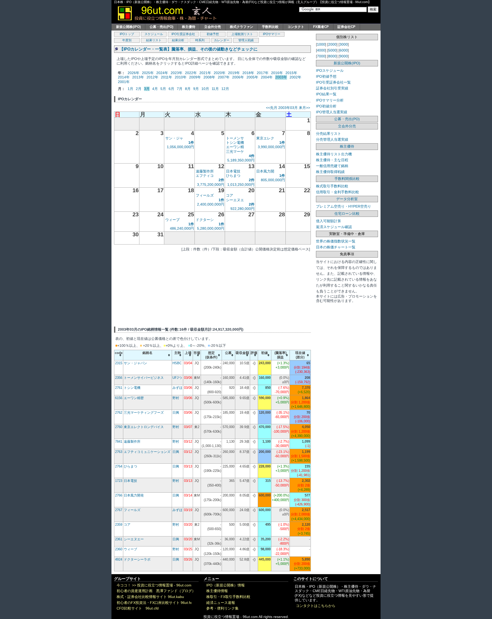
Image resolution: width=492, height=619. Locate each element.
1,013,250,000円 (240, 184)
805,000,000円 (273, 180)
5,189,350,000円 (240, 160)
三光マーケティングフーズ (144, 412)
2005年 (252, 77)
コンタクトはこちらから (315, 606)
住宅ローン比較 (347, 213)
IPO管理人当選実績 (331, 112)
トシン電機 (235, 142)
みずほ (177, 388)
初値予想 (213, 34)
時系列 (199, 40)
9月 (196, 89)
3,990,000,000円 (271, 147)
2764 (118, 466)
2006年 (238, 77)
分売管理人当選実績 (332, 139)
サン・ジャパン (135, 363)
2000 (332, 44)
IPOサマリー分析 (330, 100)
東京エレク (265, 138)
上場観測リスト (242, 34)
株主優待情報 (217, 591)
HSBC (177, 363)
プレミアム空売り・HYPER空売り (343, 206)
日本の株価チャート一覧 (335, 247)
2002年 (295, 77)
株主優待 (188, 27)
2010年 (181, 77)
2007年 (224, 77)
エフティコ (205, 176)
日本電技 (233, 171)
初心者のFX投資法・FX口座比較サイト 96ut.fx (154, 603)
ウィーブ (172, 220)
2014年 (124, 77)
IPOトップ (127, 34)
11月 (215, 89)
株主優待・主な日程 (332, 160)
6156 (118, 398)
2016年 (277, 73)
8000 (332, 56)
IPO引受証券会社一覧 (333, 82)
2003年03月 (288, 108)
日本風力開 (265, 171)
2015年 (291, 73)
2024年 (162, 73)
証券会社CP (346, 27)
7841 (118, 441)
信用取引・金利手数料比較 (337, 192)
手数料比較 (270, 27)
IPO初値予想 (326, 76)
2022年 (191, 73)
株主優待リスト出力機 (334, 154)
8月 (188, 89)
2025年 (148, 73)
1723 (118, 481)
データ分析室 (347, 199)
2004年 (267, 77)
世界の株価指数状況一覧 (335, 241)
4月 (155, 89)
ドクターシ (205, 220)
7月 (179, 89)
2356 (118, 378)
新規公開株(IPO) (128, 27)
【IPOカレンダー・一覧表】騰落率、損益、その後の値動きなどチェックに (188, 49)
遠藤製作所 (205, 171)
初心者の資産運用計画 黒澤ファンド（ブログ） (156, 591)
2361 (118, 539)
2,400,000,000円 (210, 204)
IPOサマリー (271, 34)
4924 (118, 559)
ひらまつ (233, 176)
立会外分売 (212, 27)
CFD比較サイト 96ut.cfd (138, 608)
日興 (175, 412)
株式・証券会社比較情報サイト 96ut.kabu (150, 597)
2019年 (234, 73)
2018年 (248, 73)
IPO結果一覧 (326, 94)
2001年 (124, 82)
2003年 (281, 77)
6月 (171, 89)
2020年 (219, 73)
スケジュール (154, 34)
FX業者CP (321, 27)
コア (229, 195)
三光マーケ (235, 151)
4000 (321, 50)
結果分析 (178, 40)
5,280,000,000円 (210, 228)
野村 (175, 398)
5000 (332, 50)
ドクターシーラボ (137, 559)
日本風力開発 (134, 495)
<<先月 (271, 108)
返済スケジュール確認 (334, 227)
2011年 (166, 77)
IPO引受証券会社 (183, 34)
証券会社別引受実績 (332, 88)
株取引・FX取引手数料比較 (228, 597)
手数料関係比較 (347, 179)
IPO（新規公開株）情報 (225, 585)
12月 (225, 89)
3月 (147, 89)
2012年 (152, 77)
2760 (118, 427)
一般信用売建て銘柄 (332, 166)
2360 (118, 549)
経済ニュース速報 (220, 603)
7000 (321, 56)
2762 (118, 412)
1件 (191, 142)
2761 (118, 388)
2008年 (209, 77)
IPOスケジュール (330, 70)
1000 (321, 44)
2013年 (138, 77)
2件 (221, 180)
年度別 (126, 40)
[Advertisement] (212, 288)
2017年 (263, 73)
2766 (118, 495)
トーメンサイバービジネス (144, 378)
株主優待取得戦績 (330, 172)
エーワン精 (235, 147)
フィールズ (205, 195)
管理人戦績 (246, 40)
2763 (118, 452)
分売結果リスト (328, 133)
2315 (118, 363)
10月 (205, 89)
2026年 (133, 73)
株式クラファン (241, 27)
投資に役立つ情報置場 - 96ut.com (164, 585)
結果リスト (153, 40)
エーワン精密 (134, 398)
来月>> (304, 108)
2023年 (176, 73)
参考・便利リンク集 (222, 608)
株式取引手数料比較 (332, 186)
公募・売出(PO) (161, 27)
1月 (130, 89)
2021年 (205, 73)
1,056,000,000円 (180, 147)
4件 (251, 156)
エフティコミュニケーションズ (147, 452)
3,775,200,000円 (210, 184)
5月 (163, 89)
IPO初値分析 (326, 106)
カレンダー (221, 40)
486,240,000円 (182, 228)
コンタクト (296, 27)
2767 (118, 510)
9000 (344, 56)
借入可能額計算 (328, 221)
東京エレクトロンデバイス (144, 427)
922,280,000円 (242, 209)
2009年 (195, 77)
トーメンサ (235, 138)
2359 (118, 524)
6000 (344, 50)
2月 (138, 89)
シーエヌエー (134, 539)
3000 (344, 44)
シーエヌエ (235, 200)
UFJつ (177, 378)
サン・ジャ (174, 138)
